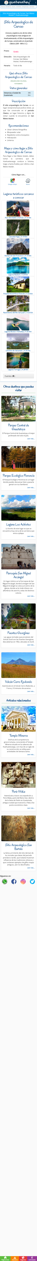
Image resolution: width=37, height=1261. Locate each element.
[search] (18, 6)
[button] (36, 2)
